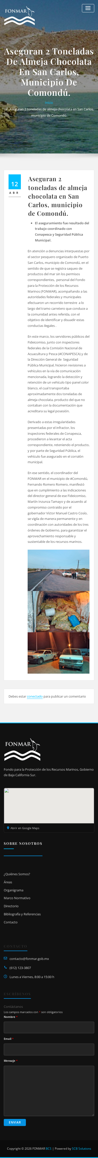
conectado (35, 696)
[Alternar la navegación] (88, 8)
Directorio (11, 906)
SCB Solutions (81, 1148)
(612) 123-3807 (20, 967)
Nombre (11, 1017)
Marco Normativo (17, 898)
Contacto (11, 922)
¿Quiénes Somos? (17, 874)
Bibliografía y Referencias (22, 914)
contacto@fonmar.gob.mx (29, 958)
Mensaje (11, 1060)
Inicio (49, 102)
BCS (49, 1148)
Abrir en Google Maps (25, 828)
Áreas (8, 882)
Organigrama (13, 890)
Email (9, 1039)
